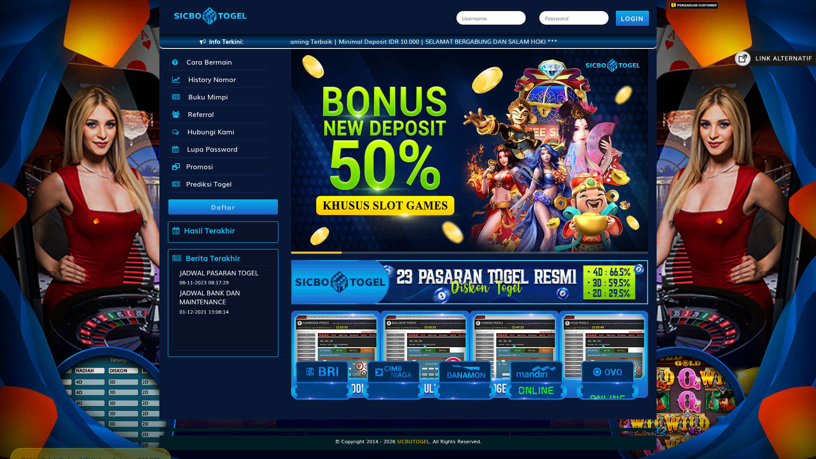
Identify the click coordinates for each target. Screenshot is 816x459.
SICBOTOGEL (413, 441)
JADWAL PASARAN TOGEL (218, 272)
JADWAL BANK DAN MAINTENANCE (209, 297)
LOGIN (632, 18)
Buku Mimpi (206, 96)
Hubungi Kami (208, 131)
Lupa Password (210, 149)
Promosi (198, 166)
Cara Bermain (207, 62)
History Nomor (210, 79)
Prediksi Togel (208, 183)
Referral (199, 114)
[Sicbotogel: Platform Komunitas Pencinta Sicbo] (469, 278)
